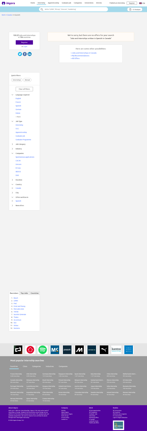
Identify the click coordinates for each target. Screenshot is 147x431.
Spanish (18, 201)
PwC (15, 303)
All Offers (76, 58)
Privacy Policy (65, 417)
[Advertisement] (73, 24)
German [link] (18, 109)
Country (19, 184)
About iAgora (65, 412)
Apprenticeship (53, 3)
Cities (25, 366)
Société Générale (20, 314)
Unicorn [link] (18, 164)
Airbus (16, 325)
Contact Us (64, 419)
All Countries (116, 412)
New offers (20, 205)
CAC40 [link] (18, 161)
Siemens (17, 328)
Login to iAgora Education (120, 417)
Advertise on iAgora (66, 414)
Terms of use (64, 415)
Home (33, 3)
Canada (9, 15)
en (143, 3)
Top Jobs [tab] (24, 293)
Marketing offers (94, 417)
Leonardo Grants (93, 421)
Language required (22, 95)
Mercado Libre (19, 309)
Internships (17, 80)
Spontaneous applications (25, 157)
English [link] (18, 98)
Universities (89, 3)
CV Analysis (136, 9)
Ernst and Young (19, 306)
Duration (19, 180)
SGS (15, 323)
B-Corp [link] (18, 168)
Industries (50, 366)
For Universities (117, 415)
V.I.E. (17, 129)
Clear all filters (24, 89)
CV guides (92, 419)
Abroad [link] (27, 80)
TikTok (16, 312)
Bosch (16, 298)
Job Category (20, 144)
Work (3, 15)
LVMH (16, 301)
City (17, 193)
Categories (36, 366)
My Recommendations (80, 56)
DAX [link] (17, 175)
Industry (19, 149)
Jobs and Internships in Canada (84, 53)
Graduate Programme (23, 140)
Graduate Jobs (93, 414)
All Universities (117, 410)
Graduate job (66, 3)
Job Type (19, 121)
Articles (99, 3)
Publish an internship (117, 3)
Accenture (17, 320)
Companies (78, 3)
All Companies (93, 412)
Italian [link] (18, 113)
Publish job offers (94, 422)
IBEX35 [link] (18, 172)
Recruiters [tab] (14, 293)
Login (25, 46)
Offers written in (22, 197)
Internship (41, 3)
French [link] (18, 102)
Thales (16, 317)
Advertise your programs (120, 414)
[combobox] (73, 9)
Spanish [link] (18, 106)
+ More (18, 117)
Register (24, 42)
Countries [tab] (35, 293)
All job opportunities (94, 410)
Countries (14, 366)
